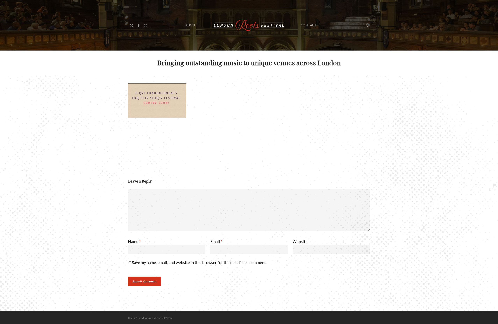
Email (216, 241)
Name (134, 241)
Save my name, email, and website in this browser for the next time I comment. (199, 262)
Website (300, 241)
